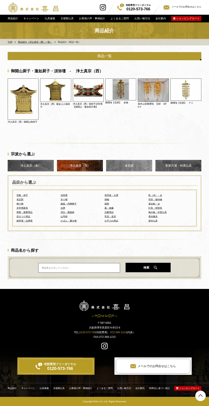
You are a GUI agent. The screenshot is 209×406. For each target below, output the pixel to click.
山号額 (64, 216)
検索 (146, 267)
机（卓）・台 (155, 195)
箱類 (106, 203)
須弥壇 (64, 195)
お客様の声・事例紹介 (92, 18)
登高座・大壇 (111, 195)
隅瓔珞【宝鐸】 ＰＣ (181, 103)
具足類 (19, 199)
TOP (10, 42)
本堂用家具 (22, 208)
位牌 (63, 208)
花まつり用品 (23, 216)
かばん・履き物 (69, 220)
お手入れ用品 (111, 220)
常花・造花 (110, 216)
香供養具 (153, 216)
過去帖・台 (154, 203)
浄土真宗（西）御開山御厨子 (22, 122)
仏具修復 (50, 18)
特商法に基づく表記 (159, 388)
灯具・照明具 (155, 208)
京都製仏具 (67, 18)
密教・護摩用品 (24, 212)
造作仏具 (153, 220)
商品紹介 (13, 18)
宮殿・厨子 (22, 195)
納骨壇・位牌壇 (24, 220)
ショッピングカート (188, 18)
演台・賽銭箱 (67, 212)
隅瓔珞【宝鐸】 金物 (116, 102)
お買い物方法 (142, 18)
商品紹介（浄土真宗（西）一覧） (35, 42)
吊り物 (64, 199)
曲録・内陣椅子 (69, 203)
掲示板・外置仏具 (157, 212)
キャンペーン (31, 18)
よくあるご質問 (120, 18)
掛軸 (106, 199)
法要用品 (109, 212)
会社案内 (160, 18)
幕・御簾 (109, 208)
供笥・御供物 (155, 199)
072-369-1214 (118, 332)
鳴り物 (19, 203)
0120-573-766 (87, 332)
